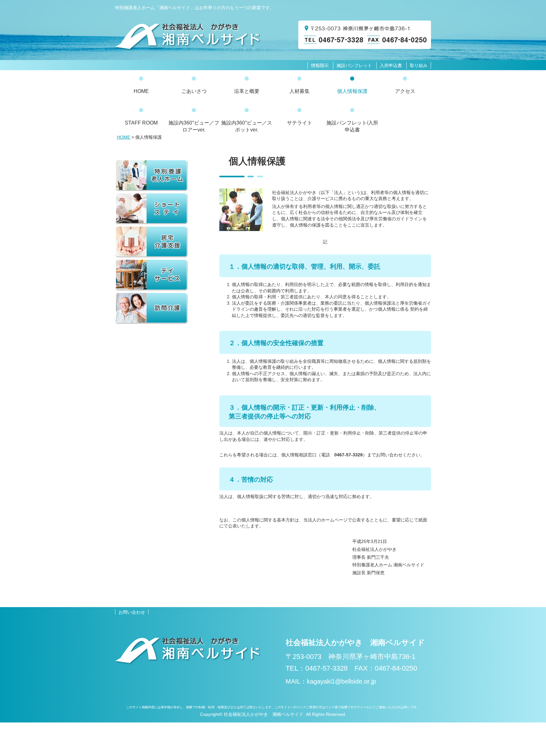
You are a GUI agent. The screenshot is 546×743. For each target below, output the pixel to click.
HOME (123, 137)
